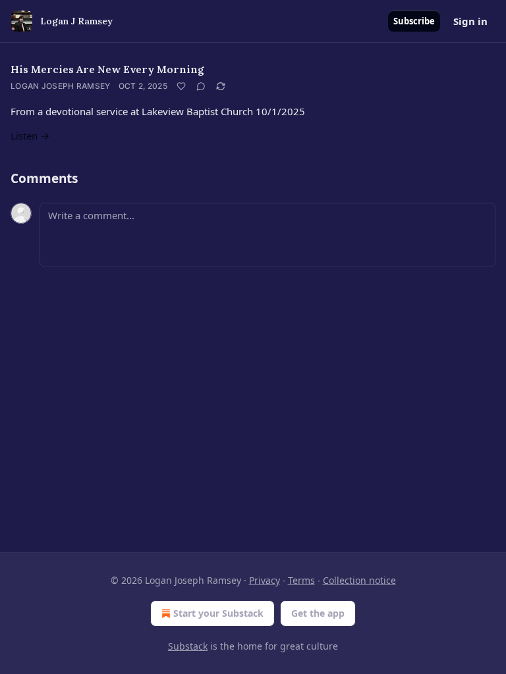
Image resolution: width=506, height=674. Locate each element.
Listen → (30, 135)
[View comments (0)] (201, 86)
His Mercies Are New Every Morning (107, 69)
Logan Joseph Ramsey (61, 86)
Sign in (470, 21)
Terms (301, 580)
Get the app (318, 613)
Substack (188, 646)
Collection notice (359, 580)
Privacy (264, 580)
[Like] (181, 86)
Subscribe (414, 21)
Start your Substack (218, 613)
